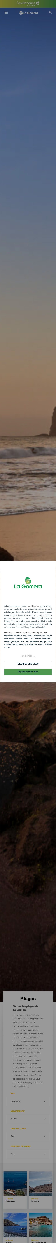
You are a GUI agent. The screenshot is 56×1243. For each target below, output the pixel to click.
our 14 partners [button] (34, 606)
